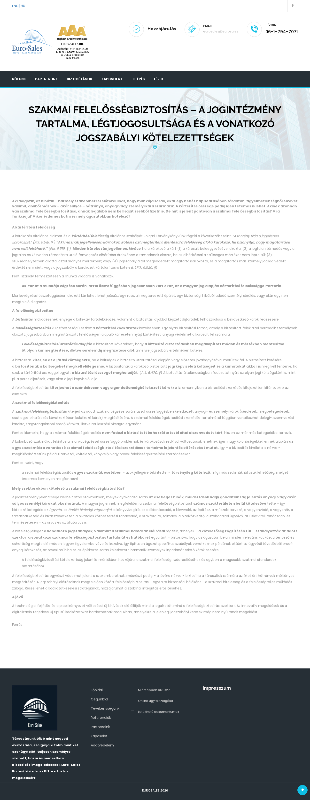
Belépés (138, 79)
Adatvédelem (102, 745)
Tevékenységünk (105, 708)
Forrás (17, 624)
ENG (15, 6)
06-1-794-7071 (281, 32)
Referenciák (101, 717)
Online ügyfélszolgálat (155, 700)
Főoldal (97, 690)
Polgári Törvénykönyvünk (165, 236)
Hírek (158, 79)
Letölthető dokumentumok (158, 711)
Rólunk (19, 79)
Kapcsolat (111, 79)
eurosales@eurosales (220, 31)
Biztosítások (79, 79)
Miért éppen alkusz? (154, 690)
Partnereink (46, 79)
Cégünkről (99, 699)
